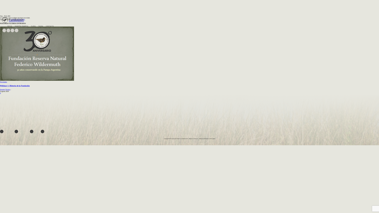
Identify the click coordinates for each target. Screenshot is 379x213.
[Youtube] (16, 30)
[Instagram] (8, 30)
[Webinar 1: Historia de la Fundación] (37, 80)
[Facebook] (4, 30)
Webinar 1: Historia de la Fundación (15, 86)
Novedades (3, 82)
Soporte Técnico (5, 89)
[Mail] (12, 30)
